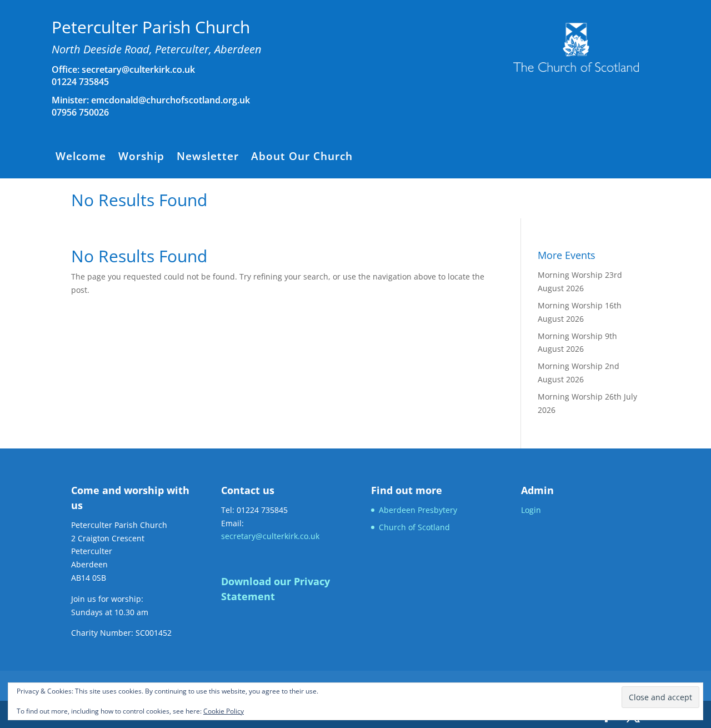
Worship (141, 157)
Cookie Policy (223, 711)
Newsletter (208, 157)
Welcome (81, 157)
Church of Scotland (414, 527)
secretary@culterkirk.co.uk (137, 69)
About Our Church (302, 157)
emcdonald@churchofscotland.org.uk (170, 100)
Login (531, 510)
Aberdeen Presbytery (418, 510)
